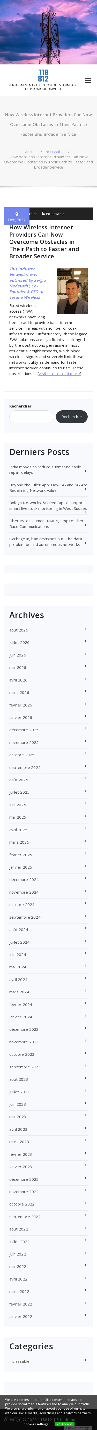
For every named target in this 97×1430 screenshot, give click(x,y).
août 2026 (18, 630)
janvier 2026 (20, 717)
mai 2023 (17, 1116)
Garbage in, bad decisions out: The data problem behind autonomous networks (45, 541)
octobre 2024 (21, 904)
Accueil (31, 151)
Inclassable (54, 151)
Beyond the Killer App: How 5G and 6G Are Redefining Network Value (48, 487)
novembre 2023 (24, 1041)
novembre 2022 (24, 1191)
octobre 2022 (21, 1204)
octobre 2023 (21, 1054)
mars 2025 (19, 842)
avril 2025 (18, 829)
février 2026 (20, 705)
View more (13, 1417)
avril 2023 (18, 1129)
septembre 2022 (25, 1216)
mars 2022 (19, 1291)
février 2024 (20, 1004)
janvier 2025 (20, 867)
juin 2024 (17, 954)
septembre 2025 (25, 767)
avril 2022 (18, 1279)
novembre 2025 (24, 742)
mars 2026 (19, 692)
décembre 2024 (24, 879)
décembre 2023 (24, 1029)
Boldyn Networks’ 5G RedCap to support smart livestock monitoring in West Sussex (48, 505)
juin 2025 (17, 804)
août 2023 (18, 1079)
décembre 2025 (24, 729)
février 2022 (20, 1304)
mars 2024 (19, 991)
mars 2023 (19, 1141)
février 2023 (20, 1154)
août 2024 (18, 929)
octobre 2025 (21, 754)
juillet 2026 (19, 642)
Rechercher (20, 406)
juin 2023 (17, 1104)
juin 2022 (17, 1254)
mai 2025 (17, 817)
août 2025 (18, 779)
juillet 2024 (19, 942)
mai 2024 (17, 966)
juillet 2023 (19, 1091)
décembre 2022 (24, 1179)
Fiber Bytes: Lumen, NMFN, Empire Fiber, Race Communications (47, 523)
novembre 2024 (24, 892)
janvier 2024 (20, 1016)
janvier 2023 (20, 1166)
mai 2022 (17, 1266)
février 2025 (20, 854)
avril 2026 (18, 680)
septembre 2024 (25, 917)
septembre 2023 (25, 1066)
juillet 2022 (19, 1241)
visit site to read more (59, 373)
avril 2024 (18, 979)
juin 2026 (17, 655)
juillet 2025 (19, 792)
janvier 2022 (20, 1316)
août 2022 (18, 1229)
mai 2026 (17, 667)
